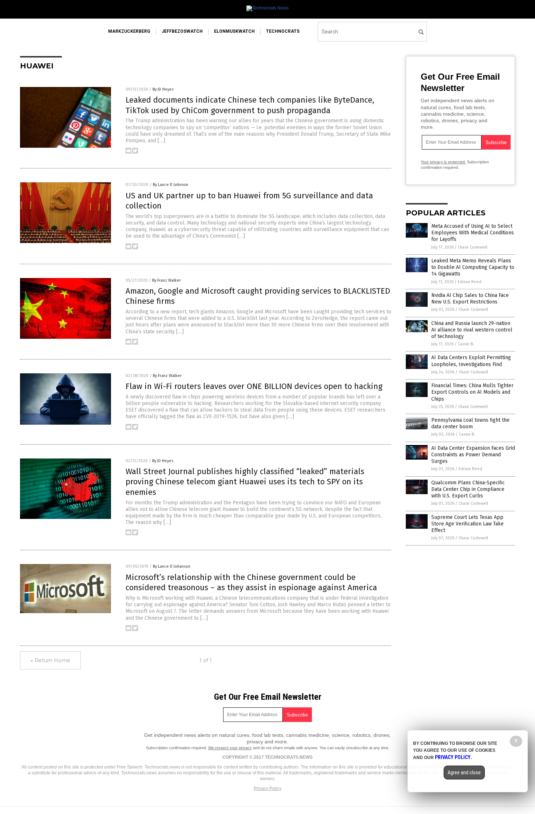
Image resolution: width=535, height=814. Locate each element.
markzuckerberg (129, 31)
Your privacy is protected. (443, 162)
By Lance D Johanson (171, 566)
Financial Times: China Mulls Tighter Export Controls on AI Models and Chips (472, 392)
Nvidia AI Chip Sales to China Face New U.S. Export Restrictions (470, 298)
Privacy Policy (267, 788)
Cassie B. (466, 344)
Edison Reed (470, 281)
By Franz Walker (166, 280)
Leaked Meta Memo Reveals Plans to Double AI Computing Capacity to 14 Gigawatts (472, 267)
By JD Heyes (163, 89)
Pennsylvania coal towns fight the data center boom (470, 423)
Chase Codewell (472, 247)
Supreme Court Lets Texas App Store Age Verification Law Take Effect (467, 523)
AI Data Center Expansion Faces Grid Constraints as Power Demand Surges (473, 454)
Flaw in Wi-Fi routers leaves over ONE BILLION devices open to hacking (254, 386)
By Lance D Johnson (170, 184)
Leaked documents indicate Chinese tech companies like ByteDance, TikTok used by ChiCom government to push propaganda (250, 105)
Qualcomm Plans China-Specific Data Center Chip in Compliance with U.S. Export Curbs (468, 489)
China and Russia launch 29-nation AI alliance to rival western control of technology (471, 330)
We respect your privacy (230, 748)
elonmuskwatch (234, 31)
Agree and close (464, 772)
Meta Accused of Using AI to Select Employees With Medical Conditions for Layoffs (472, 232)
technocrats (283, 31)
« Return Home (50, 660)
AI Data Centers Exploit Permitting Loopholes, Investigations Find (471, 360)
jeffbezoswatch (182, 31)
